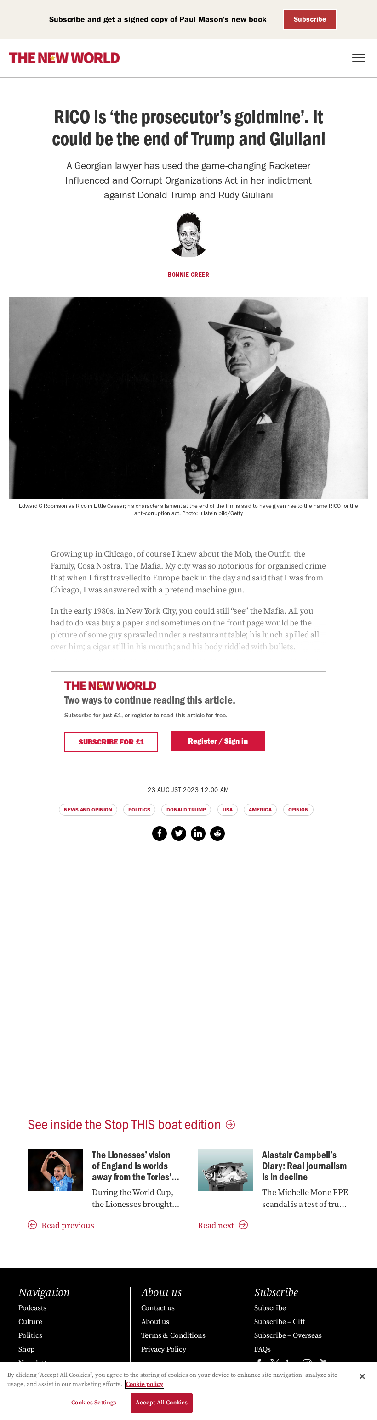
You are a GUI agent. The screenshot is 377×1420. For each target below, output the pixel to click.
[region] (188, 1391)
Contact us (158, 1308)
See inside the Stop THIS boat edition (124, 1123)
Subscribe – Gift (279, 1321)
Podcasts (32, 1308)
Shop (26, 1349)
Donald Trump (186, 809)
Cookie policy (144, 1384)
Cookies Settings (93, 1402)
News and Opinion (88, 809)
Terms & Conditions (173, 1335)
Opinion (298, 809)
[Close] (362, 1376)
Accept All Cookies (162, 1402)
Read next (216, 1225)
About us (155, 1321)
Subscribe (310, 19)
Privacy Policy (163, 1349)
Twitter (178, 833)
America (260, 809)
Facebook (159, 833)
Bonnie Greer (188, 274)
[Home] (64, 57)
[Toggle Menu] (358, 58)
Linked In (198, 833)
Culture (30, 1321)
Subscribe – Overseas (287, 1335)
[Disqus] (188, 969)
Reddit (217, 833)
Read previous (67, 1225)
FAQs (262, 1349)
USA (228, 809)
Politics (139, 809)
